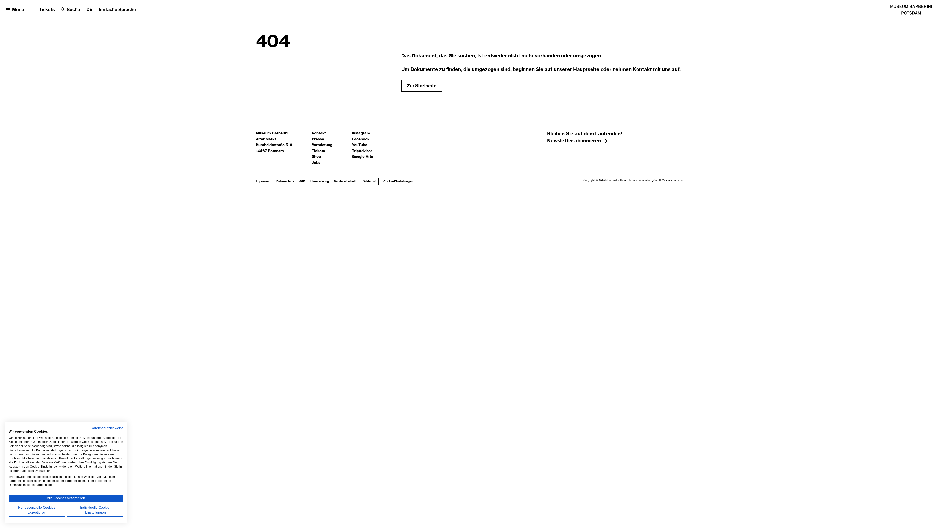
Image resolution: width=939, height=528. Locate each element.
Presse (318, 139)
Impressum (263, 181)
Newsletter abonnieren (574, 140)
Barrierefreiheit (345, 181)
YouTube (359, 145)
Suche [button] (73, 10)
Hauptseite (586, 69)
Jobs (316, 163)
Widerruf (369, 181)
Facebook (360, 139)
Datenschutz (285, 181)
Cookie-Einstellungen (398, 181)
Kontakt (319, 133)
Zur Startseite (421, 86)
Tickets (47, 10)
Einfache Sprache (117, 10)
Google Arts (362, 157)
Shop (316, 157)
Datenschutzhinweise (107, 428)
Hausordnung (319, 181)
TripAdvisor (362, 151)
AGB (302, 181)
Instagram (361, 133)
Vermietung (322, 145)
